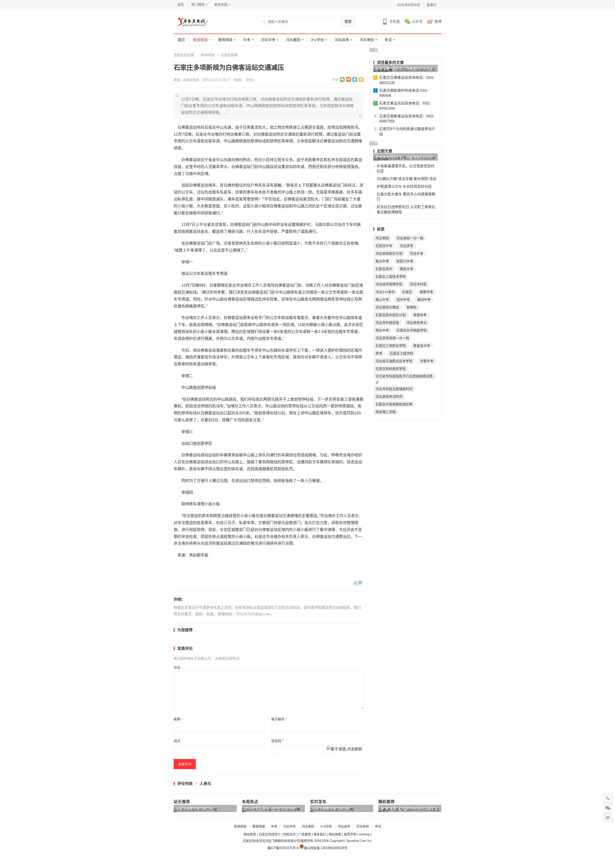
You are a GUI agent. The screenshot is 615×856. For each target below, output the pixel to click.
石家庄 (407, 292)
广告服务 (304, 834)
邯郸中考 (426, 292)
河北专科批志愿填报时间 (393, 389)
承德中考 (420, 315)
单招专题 (221, 4)
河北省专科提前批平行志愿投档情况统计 (404, 376)
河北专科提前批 (387, 323)
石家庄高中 (383, 269)
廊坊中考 (424, 299)
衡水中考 (382, 261)
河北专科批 (418, 284)
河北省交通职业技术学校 (393, 361)
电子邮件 (279, 719)
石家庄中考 (383, 246)
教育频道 (225, 40)
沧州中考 (403, 299)
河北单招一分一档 (409, 238)
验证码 (277, 741)
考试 (388, 40)
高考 (378, 353)
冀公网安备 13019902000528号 (325, 848)
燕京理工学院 (385, 412)
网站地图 (335, 834)
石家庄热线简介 (270, 834)
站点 (177, 741)
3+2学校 (317, 40)
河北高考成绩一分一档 (392, 338)
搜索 (348, 21)
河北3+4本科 (385, 292)
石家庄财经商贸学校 (390, 369)
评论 (177, 667)
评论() (250, 80)
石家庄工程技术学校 (390, 276)
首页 (180, 4)
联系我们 (320, 834)
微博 (438, 21)
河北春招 (293, 40)
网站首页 (250, 834)
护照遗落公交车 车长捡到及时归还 (404, 186)
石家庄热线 (191, 80)
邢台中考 (382, 330)
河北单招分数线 (387, 307)
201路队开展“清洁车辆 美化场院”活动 (406, 179)
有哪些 (411, 307)
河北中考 (268, 40)
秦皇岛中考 (421, 346)
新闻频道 (200, 40)
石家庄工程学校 (401, 353)
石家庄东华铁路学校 (411, 330)
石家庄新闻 (229, 55)
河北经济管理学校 (388, 284)
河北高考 (342, 40)
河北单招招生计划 (388, 253)
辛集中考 (426, 361)
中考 (246, 40)
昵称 (178, 719)
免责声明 (350, 834)
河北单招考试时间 (388, 396)
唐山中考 (382, 299)
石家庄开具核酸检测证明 (393, 404)
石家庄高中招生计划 (390, 315)
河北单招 (367, 40)
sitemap (364, 834)
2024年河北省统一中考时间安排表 (270, 808)
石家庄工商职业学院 (390, 346)
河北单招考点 (416, 323)
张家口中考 (404, 261)
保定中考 (406, 269)
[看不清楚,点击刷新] (344, 749)
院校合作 (289, 834)
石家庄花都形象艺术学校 (194, 808)
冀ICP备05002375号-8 (283, 848)
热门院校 (198, 4)
